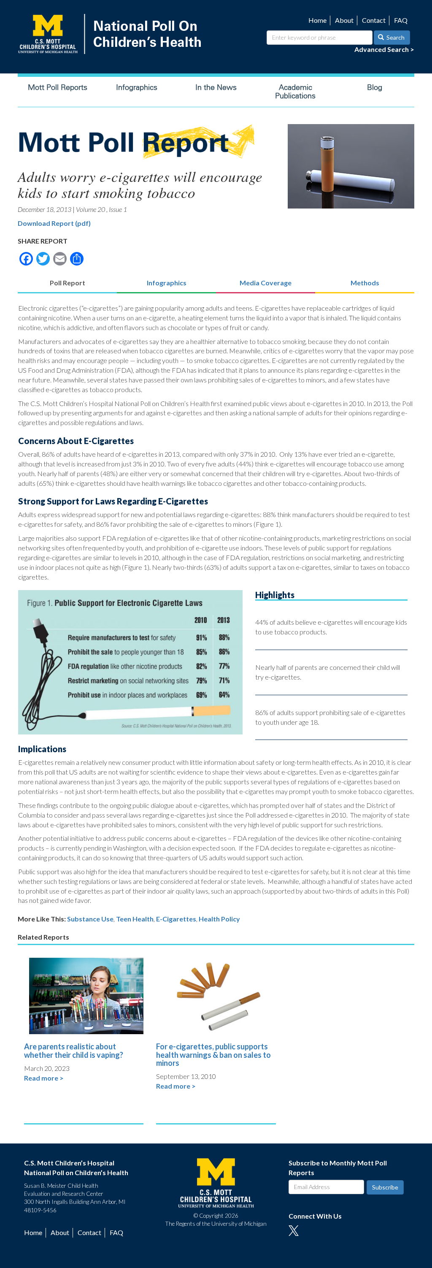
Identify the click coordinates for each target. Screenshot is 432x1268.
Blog (374, 87)
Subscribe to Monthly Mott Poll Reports (338, 1167)
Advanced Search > (384, 49)
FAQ (401, 20)
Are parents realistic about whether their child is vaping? (73, 1050)
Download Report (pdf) (54, 223)
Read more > (44, 1078)
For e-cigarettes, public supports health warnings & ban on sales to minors (213, 1055)
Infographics (136, 87)
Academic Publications (295, 91)
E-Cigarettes (176, 919)
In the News (216, 87)
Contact (374, 20)
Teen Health (135, 919)
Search (395, 37)
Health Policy (219, 919)
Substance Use (90, 919)
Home (317, 20)
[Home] (111, 34)
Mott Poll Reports (57, 87)
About (344, 20)
